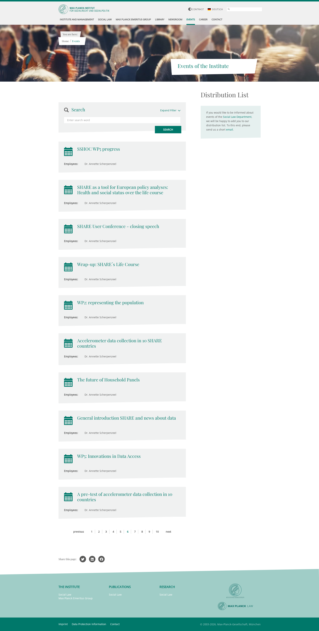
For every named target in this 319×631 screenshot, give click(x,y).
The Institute (69, 587)
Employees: (71, 164)
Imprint (63, 624)
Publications (120, 587)
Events (76, 41)
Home (65, 41)
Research (167, 587)
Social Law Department (237, 117)
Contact (115, 624)
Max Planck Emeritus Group (76, 598)
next (168, 531)
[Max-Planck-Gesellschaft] (235, 590)
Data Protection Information (89, 624)
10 (157, 531)
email (229, 129)
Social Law (65, 594)
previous (78, 531)
